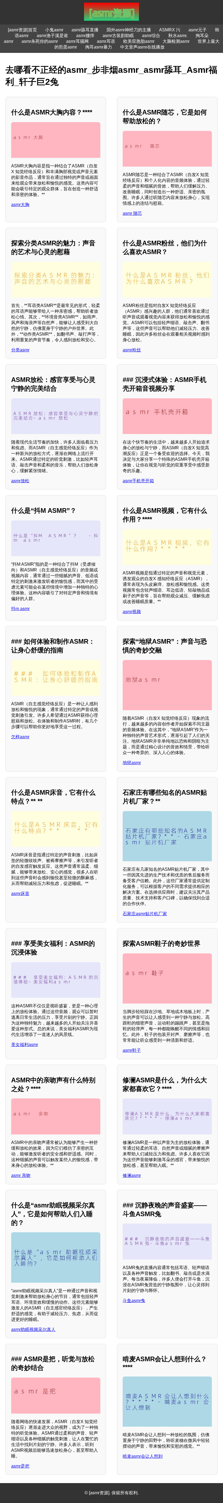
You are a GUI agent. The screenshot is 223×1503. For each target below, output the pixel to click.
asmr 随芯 (132, 213)
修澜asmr (132, 1175)
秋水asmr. (177, 35)
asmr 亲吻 (20, 1175)
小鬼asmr (54, 30)
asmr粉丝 (132, 350)
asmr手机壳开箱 (138, 480)
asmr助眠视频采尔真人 (33, 1329)
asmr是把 (20, 1466)
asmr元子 (197, 30)
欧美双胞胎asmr (138, 41)
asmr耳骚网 (77, 41)
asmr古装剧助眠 (118, 35)
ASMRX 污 (169, 30)
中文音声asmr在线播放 (142, 47)
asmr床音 (20, 893)
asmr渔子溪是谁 (52, 35)
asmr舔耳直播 (85, 30)
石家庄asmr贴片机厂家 (145, 913)
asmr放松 (20, 480)
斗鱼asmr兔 (134, 1300)
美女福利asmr (24, 1044)
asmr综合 (151, 35)
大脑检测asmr (176, 41)
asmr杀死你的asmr (39, 41)
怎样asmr (20, 736)
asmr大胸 (20, 204)
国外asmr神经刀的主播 (129, 30)
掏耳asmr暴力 (98, 47)
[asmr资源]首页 (22, 30)
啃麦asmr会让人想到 (143, 1456)
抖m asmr (20, 608)
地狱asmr (132, 762)
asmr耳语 (106, 41)
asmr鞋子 (132, 1050)
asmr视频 (132, 611)
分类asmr (20, 350)
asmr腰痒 (85, 35)
